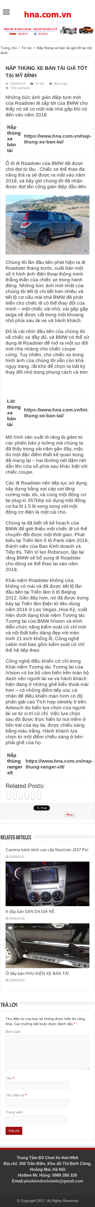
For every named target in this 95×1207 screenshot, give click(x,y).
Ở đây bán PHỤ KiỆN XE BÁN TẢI (37, 973)
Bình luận (60, 84)
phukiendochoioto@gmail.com (53, 1181)
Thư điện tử (16, 1095)
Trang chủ (9, 48)
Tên (10, 1078)
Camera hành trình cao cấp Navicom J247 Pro (47, 849)
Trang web (14, 1112)
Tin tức (26, 48)
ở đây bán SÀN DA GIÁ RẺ (30, 911)
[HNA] (48, 12)
